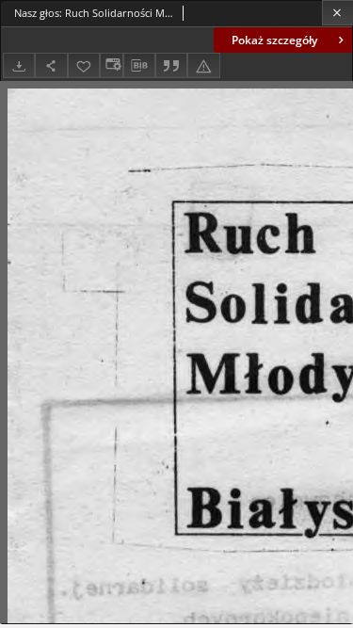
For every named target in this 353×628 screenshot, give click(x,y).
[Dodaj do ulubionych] (84, 65)
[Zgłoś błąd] (203, 65)
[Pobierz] (19, 65)
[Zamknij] (337, 12)
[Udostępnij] (51, 65)
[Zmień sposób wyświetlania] (111, 65)
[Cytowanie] (171, 65)
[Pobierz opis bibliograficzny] (139, 66)
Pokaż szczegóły (274, 40)
